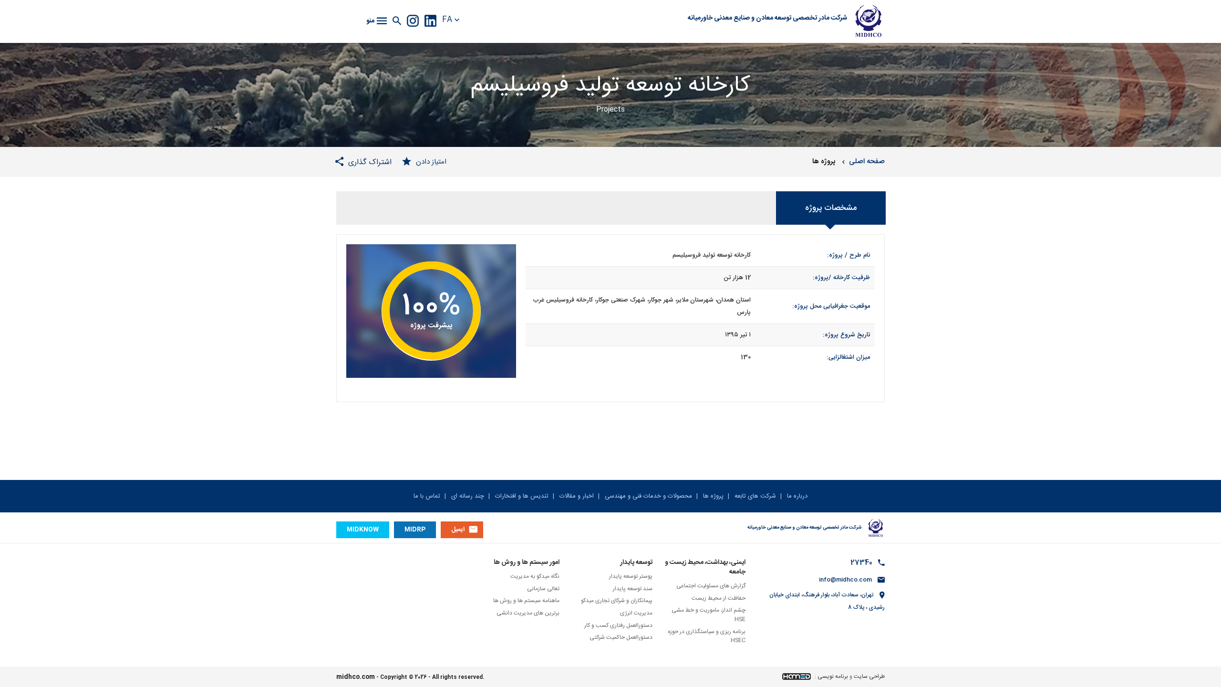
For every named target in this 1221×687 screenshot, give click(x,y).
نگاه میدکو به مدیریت (534, 576)
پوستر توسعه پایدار (630, 576)
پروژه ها (712, 496)
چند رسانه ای (466, 496)
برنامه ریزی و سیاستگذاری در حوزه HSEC (706, 636)
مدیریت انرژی (636, 613)
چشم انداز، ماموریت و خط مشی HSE (708, 614)
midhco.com (355, 677)
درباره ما (796, 496)
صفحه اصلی (867, 161)
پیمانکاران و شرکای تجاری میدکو (616, 600)
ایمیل (458, 529)
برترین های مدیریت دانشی (528, 613)
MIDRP (414, 529)
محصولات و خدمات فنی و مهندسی (647, 496)
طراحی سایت (869, 676)
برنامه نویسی (832, 676)
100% (431, 307)
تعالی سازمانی (543, 588)
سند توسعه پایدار (632, 588)
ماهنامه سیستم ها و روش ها (526, 600)
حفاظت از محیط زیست (718, 598)
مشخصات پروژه (831, 208)
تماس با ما (427, 496)
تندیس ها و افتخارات (520, 496)
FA (447, 20)
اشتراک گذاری (370, 161)
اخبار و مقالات (576, 496)
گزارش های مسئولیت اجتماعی (710, 586)
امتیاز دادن (431, 161)
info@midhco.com (845, 579)
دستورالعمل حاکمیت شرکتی (621, 637)
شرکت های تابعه (754, 496)
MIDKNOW (363, 529)
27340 (861, 563)
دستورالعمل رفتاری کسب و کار (618, 625)
